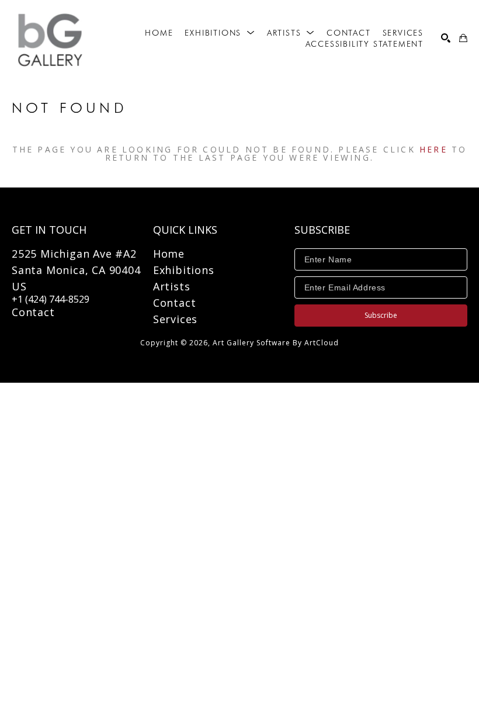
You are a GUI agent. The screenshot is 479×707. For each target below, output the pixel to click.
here (433, 149)
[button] (220, 32)
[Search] (445, 38)
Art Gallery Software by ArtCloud (276, 343)
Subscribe (381, 315)
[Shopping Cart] (463, 38)
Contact (33, 312)
